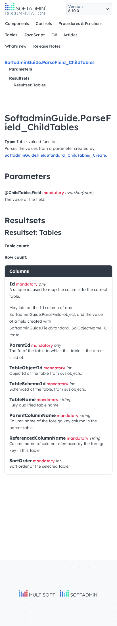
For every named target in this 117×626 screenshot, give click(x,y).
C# (54, 34)
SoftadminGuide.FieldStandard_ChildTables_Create (55, 155)
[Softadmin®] (25, 14)
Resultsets (19, 78)
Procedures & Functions (80, 23)
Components (17, 23)
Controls (44, 23)
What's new (15, 46)
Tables (11, 34)
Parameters (20, 69)
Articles (70, 34)
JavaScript (34, 34)
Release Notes (46, 46)
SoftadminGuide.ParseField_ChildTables (50, 62)
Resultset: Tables (30, 85)
